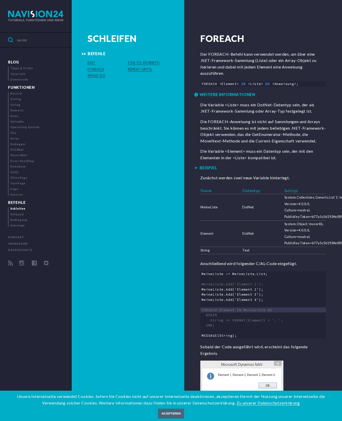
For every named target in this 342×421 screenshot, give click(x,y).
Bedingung (18, 219)
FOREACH (96, 69)
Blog (13, 62)
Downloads (19, 79)
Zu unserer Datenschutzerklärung (268, 402)
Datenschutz (20, 249)
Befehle (17, 202)
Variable (17, 121)
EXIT (91, 63)
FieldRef (17, 149)
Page (14, 189)
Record (16, 93)
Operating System (25, 127)
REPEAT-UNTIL (140, 69)
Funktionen (21, 87)
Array (14, 138)
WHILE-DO (96, 75)
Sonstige (17, 225)
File (13, 132)
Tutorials (18, 73)
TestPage (18, 183)
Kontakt (16, 237)
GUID (14, 172)
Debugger (18, 144)
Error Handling (22, 160)
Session (16, 194)
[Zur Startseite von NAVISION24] (35, 16)
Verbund (17, 214)
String (15, 104)
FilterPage (19, 177)
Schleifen (18, 208)
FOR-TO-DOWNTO (143, 63)
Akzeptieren (171, 413)
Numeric (17, 110)
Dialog (15, 99)
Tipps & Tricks (21, 68)
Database (18, 166)
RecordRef (18, 155)
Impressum (18, 243)
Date (14, 116)
